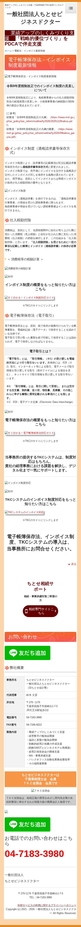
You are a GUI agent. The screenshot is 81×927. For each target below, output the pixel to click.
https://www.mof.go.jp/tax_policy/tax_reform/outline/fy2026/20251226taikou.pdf (40, 121)
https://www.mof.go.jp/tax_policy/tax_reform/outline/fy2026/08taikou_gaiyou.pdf (40, 133)
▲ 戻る (72, 564)
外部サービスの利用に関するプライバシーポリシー (46, 905)
